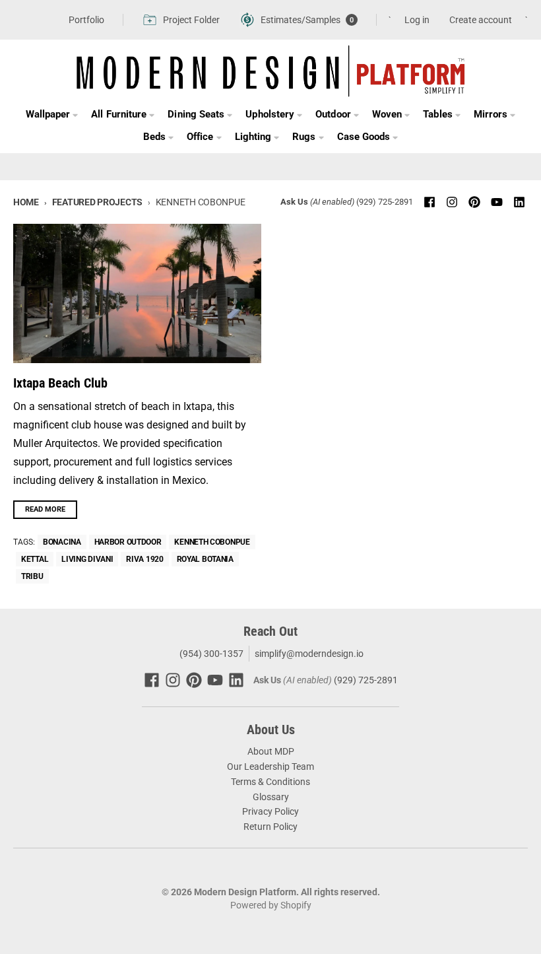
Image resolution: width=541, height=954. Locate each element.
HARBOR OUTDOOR (128, 542)
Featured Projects (97, 202)
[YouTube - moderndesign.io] (496, 202)
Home (26, 202)
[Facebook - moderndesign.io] (429, 202)
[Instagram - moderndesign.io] (452, 202)
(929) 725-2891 (384, 202)
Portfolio (86, 20)
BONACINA (62, 542)
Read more (45, 509)
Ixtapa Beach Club (60, 383)
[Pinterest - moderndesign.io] (474, 202)
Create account (480, 20)
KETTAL (34, 559)
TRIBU (32, 576)
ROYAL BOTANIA (205, 559)
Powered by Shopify (270, 905)
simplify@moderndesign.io (309, 653)
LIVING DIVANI (87, 559)
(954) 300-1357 (210, 653)
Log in (417, 20)
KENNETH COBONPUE (211, 542)
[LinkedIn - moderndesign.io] (519, 202)
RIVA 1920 (144, 559)
